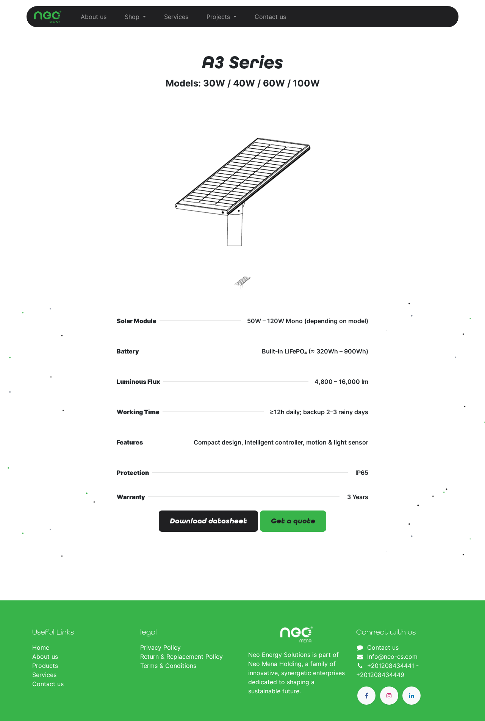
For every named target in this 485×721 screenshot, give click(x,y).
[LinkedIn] (411, 695)
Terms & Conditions (168, 665)
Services (44, 675)
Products (45, 665)
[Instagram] (389, 695)
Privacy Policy (161, 647)
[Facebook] (366, 695)
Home (40, 647)
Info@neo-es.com (392, 656)
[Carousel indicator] (242, 283)
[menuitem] (94, 16)
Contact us (48, 684)
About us (45, 656)
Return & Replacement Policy (181, 656)
